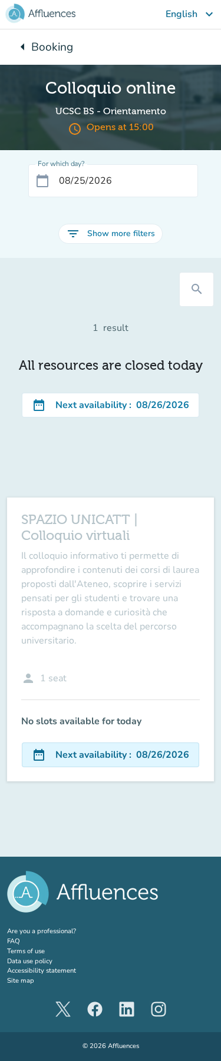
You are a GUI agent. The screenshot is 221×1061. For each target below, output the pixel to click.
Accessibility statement (41, 970)
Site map (20, 980)
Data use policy (29, 961)
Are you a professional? (55, 931)
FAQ (13, 941)
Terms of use (26, 951)
